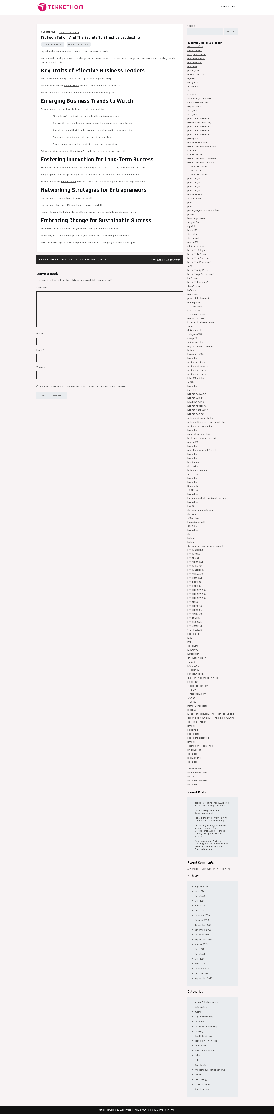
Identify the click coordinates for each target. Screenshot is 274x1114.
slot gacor (192, 110)
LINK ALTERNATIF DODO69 (200, 162)
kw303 (190, 506)
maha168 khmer (196, 58)
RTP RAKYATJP (194, 154)
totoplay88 (193, 669)
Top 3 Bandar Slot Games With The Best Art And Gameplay (211, 819)
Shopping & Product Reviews (210, 1069)
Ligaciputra (193, 486)
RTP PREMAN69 (195, 574)
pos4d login (193, 178)
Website (40, 367)
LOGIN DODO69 (195, 402)
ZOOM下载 (192, 490)
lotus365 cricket (196, 378)
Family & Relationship (206, 1026)
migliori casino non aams (201, 346)
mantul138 (193, 242)
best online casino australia (202, 438)
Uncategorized (202, 1089)
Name (40, 333)
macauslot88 (194, 194)
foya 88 (191, 689)
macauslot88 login (197, 142)
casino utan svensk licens (201, 426)
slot (189, 90)
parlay (190, 214)
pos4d (190, 202)
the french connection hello (202, 677)
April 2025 (200, 963)
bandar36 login (195, 673)
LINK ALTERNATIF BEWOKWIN (201, 146)
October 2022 (202, 973)
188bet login (193, 518)
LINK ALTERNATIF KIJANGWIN (201, 158)
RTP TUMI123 (193, 618)
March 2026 (201, 910)
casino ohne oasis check (200, 745)
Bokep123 (192, 338)
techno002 (193, 86)
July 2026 (200, 891)
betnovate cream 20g (199, 122)
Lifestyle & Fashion (205, 1050)
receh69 (192, 709)
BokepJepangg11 (196, 522)
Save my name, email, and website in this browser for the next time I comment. (83, 386)
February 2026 (202, 915)
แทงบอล (191, 697)
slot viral (192, 514)
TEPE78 (191, 661)
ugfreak (191, 78)
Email (40, 350)
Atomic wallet (194, 198)
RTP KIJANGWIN (195, 578)
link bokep (192, 358)
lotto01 (191, 725)
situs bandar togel (197, 772)
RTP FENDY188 (194, 614)
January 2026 (202, 920)
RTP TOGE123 (194, 582)
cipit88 (191, 226)
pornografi (193, 70)
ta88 (190, 266)
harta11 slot (193, 653)
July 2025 (200, 949)
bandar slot (193, 462)
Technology (201, 1079)
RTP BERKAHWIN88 (196, 590)
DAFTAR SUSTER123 (197, 406)
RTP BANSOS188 (195, 550)
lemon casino (194, 50)
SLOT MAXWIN (194, 306)
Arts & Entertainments (207, 1002)
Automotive (48, 32)
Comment (42, 287)
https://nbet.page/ (197, 282)
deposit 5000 (194, 106)
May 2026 (200, 900)
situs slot (192, 234)
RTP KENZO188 (194, 610)
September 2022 (203, 978)
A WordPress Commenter (201, 868)
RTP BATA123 (194, 554)
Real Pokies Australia (198, 102)
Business (199, 1011)
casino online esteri (198, 366)
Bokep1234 (193, 681)
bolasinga (192, 729)
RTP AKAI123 (193, 150)
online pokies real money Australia (206, 422)
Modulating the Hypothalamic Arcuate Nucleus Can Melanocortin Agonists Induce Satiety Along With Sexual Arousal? (211, 831)
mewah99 (192, 649)
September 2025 (203, 939)
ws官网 (190, 382)
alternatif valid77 (196, 657)
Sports (198, 1074)
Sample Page (228, 6)
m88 (189, 637)
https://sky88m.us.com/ (200, 274)
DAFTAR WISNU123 (196, 398)
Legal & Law (201, 1045)
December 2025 (203, 925)
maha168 (192, 66)
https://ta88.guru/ (197, 250)
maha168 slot (194, 62)
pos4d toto (193, 733)
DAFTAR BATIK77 (196, 414)
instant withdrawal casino (201, 322)
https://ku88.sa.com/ (199, 258)
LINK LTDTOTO (194, 294)
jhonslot (191, 390)
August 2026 (201, 886)
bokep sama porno (197, 470)
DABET (190, 641)
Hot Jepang (193, 302)
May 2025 (200, 958)
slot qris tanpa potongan (200, 510)
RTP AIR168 (193, 602)
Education (200, 1021)
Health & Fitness (203, 1036)
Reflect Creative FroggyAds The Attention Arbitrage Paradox (212, 804)
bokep (190, 350)
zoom (190, 326)
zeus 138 (191, 701)
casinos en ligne (196, 362)
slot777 (191, 776)
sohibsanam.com (196, 693)
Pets (197, 1060)
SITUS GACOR (194, 170)
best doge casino (196, 218)
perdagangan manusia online (203, 210)
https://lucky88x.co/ (198, 270)
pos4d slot (193, 633)
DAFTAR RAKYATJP (196, 394)
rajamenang (194, 757)
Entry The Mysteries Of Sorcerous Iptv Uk (207, 812)
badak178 (192, 230)
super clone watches (198, 434)
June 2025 (200, 954)
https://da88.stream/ (199, 262)
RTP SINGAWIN (194, 622)
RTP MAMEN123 (195, 626)
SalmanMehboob (52, 44)
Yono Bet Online (196, 314)
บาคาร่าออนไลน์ (195, 46)
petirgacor (193, 138)
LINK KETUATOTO (196, 318)
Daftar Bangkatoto (197, 705)
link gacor (192, 82)
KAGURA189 (193, 665)
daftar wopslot (195, 330)
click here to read (197, 246)
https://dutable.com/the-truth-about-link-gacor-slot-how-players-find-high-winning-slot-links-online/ (211, 717)
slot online (193, 466)
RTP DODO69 (194, 586)
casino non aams (196, 370)
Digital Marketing (204, 1016)
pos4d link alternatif (198, 118)
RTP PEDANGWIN (195, 562)
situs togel (193, 238)
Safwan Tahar (71, 85)
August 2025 (201, 944)
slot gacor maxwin (197, 780)
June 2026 (200, 896)
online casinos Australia (200, 418)
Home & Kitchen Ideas (207, 1040)
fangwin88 (193, 222)
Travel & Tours (202, 1084)
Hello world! (225, 868)
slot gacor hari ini (196, 54)
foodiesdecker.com (197, 685)
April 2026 (200, 905)
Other (198, 1055)
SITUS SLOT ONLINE (197, 166)
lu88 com (192, 278)
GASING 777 (193, 526)
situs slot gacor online (199, 98)
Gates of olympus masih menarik (205, 546)
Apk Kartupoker (195, 342)
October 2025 (202, 934)
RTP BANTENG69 (195, 570)
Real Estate (201, 1065)
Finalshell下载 (194, 749)
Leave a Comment (69, 32)
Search (191, 25)
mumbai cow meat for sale (202, 450)
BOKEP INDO (193, 310)
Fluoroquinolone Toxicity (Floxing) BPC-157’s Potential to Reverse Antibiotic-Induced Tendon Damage (211, 845)
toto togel (192, 474)
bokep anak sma (196, 74)
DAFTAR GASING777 (197, 410)
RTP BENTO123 (194, 606)
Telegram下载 (194, 334)
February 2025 (202, 968)
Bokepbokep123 (195, 354)
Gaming (199, 1031)
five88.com (193, 286)
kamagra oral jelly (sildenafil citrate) (207, 498)
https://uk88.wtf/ (196, 254)
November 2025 (203, 929)
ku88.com (192, 290)
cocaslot (192, 94)
